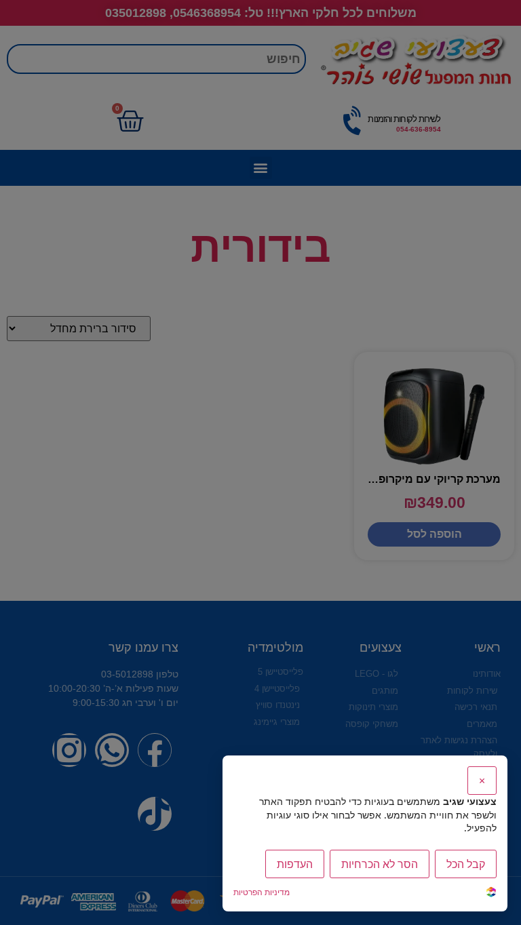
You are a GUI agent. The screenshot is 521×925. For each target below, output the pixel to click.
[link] (491, 893)
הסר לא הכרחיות (379, 864)
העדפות (295, 864)
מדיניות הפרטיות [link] (261, 892)
